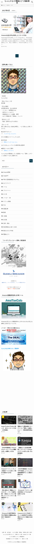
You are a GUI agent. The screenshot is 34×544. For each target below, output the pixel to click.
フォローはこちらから (10, 133)
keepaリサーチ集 (27, 534)
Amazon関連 (6, 172)
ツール (5, 187)
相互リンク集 (25, 538)
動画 (4, 212)
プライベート (7, 190)
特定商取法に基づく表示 (10, 227)
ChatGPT (5, 176)
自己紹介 (9, 532)
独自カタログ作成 (8, 230)
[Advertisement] (17, 390)
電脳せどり (6, 234)
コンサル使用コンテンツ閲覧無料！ (17, 536)
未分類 (5, 219)
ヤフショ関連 (7, 201)
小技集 (5, 216)
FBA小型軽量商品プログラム (11, 179)
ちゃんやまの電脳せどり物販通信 (17, 2)
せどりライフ (7, 183)
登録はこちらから (9, 150)
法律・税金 (6, 223)
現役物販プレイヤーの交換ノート (13, 538)
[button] (32, 2)
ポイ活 (5, 194)
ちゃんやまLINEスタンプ (8, 534)
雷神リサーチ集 (18, 534)
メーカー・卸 (7, 197)
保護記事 (5, 208)
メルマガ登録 (15, 532)
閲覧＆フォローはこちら (10, 142)
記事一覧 (4, 532)
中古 (4, 205)
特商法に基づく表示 (27, 532)
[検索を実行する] (31, 160)
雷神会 (20, 532)
